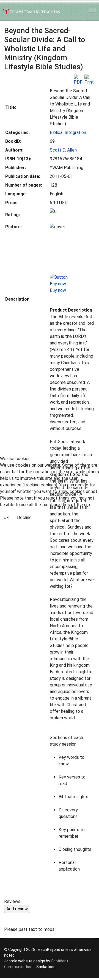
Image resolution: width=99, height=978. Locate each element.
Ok (6, 517)
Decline (24, 517)
